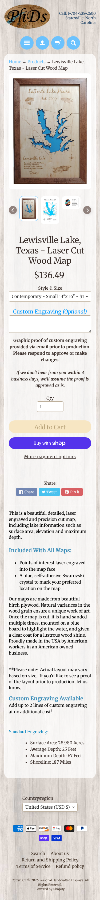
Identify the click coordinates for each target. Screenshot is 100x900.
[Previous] (13, 210)
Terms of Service (33, 866)
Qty (50, 398)
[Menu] (27, 43)
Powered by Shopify (50, 889)
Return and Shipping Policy (50, 859)
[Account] (42, 43)
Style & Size (50, 288)
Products (36, 61)
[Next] (87, 210)
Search (38, 853)
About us (60, 853)
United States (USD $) (47, 807)
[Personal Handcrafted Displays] (27, 18)
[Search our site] (73, 43)
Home (15, 61)
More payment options (50, 456)
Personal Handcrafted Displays (61, 880)
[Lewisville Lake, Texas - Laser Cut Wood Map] (28, 208)
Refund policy (70, 866)
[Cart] (58, 43)
